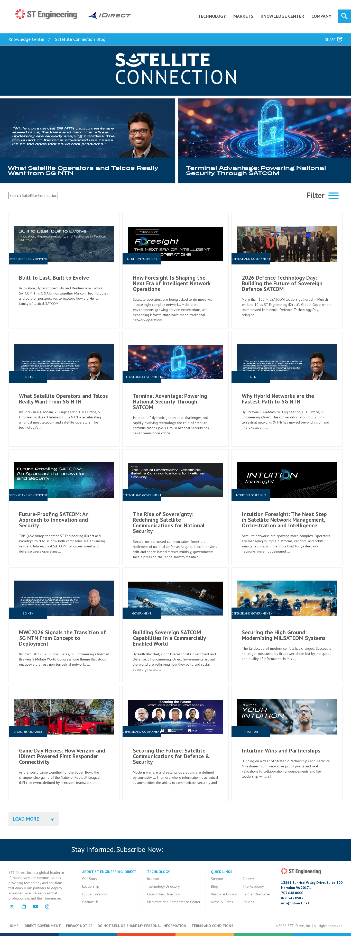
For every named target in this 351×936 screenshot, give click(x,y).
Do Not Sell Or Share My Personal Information (142, 925)
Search (344, 16)
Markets (243, 16)
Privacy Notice (79, 925)
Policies (248, 902)
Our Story (89, 878)
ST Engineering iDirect (73, 14)
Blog (214, 886)
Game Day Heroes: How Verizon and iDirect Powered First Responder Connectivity (62, 756)
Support (217, 878)
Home (13, 925)
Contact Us (90, 902)
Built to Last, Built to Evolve (54, 277)
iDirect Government (42, 925)
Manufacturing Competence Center (173, 902)
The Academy (253, 886)
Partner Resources (257, 894)
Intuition (153, 878)
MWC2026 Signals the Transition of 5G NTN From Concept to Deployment (62, 638)
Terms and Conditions (212, 925)
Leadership (90, 886)
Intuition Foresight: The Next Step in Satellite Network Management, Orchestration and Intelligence (284, 519)
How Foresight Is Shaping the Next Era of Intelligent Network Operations (171, 283)
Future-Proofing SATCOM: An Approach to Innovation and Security (54, 519)
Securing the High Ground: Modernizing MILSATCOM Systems (284, 635)
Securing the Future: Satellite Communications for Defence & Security (171, 756)
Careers (249, 878)
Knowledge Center (282, 16)
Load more (26, 818)
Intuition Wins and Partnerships (281, 750)
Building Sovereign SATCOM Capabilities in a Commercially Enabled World (169, 638)
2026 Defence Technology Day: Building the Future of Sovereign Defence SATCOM (282, 283)
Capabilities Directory (163, 894)
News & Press (222, 902)
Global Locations (95, 894)
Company (321, 16)
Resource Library (224, 894)
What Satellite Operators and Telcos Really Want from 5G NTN (63, 398)
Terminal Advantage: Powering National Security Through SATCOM (170, 401)
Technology (212, 16)
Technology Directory (163, 886)
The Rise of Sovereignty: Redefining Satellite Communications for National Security (169, 522)
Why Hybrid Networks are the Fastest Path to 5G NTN (278, 398)
